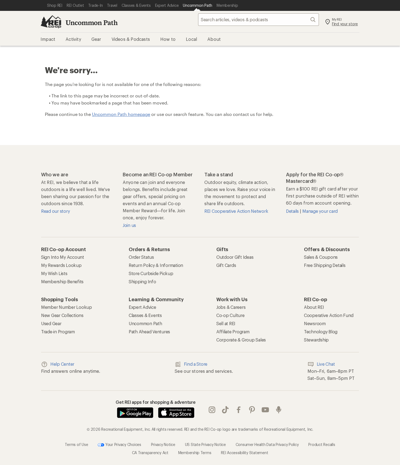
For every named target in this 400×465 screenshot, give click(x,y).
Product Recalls (321, 444)
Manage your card (320, 211)
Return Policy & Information (156, 265)
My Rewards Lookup (61, 265)
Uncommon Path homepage (121, 114)
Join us (129, 225)
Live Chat (326, 364)
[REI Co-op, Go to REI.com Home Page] (51, 21)
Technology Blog (320, 331)
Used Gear (51, 323)
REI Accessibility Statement (244, 452)
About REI (314, 307)
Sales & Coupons (321, 257)
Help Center (62, 364)
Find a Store (195, 364)
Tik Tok (225, 409)
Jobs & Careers (230, 307)
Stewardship (316, 339)
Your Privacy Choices (122, 444)
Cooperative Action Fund (328, 315)
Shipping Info (142, 281)
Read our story (55, 211)
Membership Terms (194, 452)
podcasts (278, 409)
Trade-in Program (58, 331)
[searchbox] (258, 19)
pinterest (252, 409)
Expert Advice (142, 307)
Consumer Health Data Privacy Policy (267, 444)
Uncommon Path (92, 22)
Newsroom (315, 323)
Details (293, 211)
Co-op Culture (230, 315)
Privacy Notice (163, 444)
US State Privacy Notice (205, 444)
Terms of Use (76, 444)
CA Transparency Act (150, 452)
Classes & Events (145, 315)
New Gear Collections (62, 315)
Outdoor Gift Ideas (234, 257)
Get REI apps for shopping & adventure (156, 402)
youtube (265, 409)
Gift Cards (226, 265)
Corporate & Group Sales (241, 339)
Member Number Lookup (66, 307)
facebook (238, 409)
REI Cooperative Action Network (236, 211)
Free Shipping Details (325, 265)
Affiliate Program (233, 331)
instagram (212, 409)
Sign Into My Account (62, 257)
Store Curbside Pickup (151, 273)
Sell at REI (225, 323)
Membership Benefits (62, 281)
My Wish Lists (54, 273)
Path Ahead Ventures (149, 331)
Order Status (141, 257)
